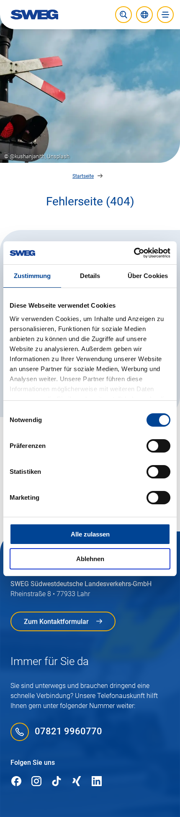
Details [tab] (90, 275)
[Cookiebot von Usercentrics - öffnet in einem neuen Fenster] (133, 253)
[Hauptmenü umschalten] (165, 14)
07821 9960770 (68, 731)
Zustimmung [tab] (32, 275)
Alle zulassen (90, 534)
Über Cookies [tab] (148, 275)
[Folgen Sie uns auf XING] (76, 782)
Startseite (83, 176)
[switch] (158, 446)
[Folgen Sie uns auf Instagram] (36, 782)
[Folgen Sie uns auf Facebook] (16, 782)
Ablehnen (90, 558)
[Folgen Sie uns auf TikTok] (56, 782)
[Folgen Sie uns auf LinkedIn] (97, 782)
